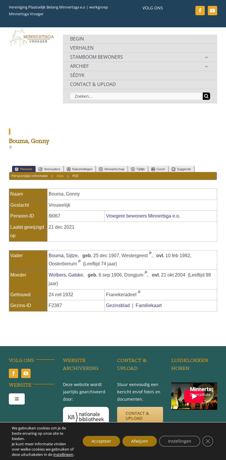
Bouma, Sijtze (63, 255)
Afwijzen (139, 441)
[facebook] (200, 10)
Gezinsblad (118, 305)
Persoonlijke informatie (29, 175)
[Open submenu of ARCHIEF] (206, 66)
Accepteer (101, 441)
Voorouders (52, 169)
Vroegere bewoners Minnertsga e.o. (143, 215)
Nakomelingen (82, 169)
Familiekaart (149, 305)
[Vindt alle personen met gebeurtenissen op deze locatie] (150, 255)
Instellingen (179, 441)
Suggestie (184, 169)
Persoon (26, 169)
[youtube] (212, 10)
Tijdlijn (140, 169)
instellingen (63, 454)
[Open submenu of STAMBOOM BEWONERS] (206, 57)
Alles (60, 175)
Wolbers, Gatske (66, 274)
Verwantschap (114, 169)
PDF (75, 175)
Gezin (161, 169)
